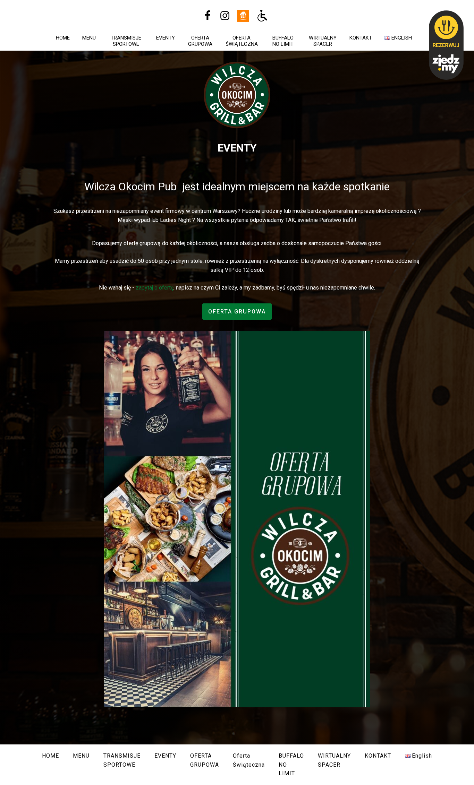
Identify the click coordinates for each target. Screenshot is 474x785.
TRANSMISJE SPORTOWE (126, 41)
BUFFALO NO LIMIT (283, 41)
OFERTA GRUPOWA (200, 41)
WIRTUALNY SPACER (323, 41)
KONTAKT (360, 38)
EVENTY (165, 38)
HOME (63, 38)
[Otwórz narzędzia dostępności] (262, 15)
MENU (89, 38)
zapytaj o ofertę (154, 287)
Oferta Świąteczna (242, 41)
